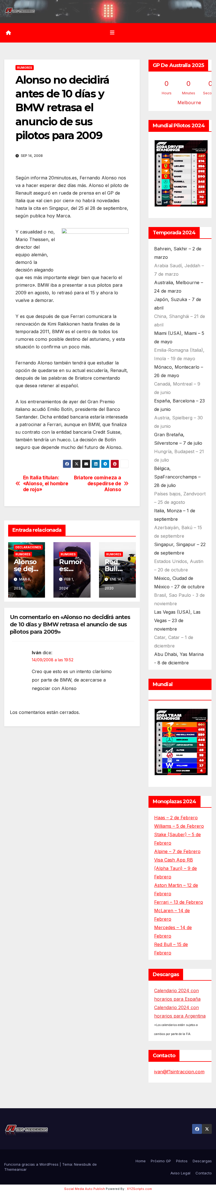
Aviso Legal (180, 1173)
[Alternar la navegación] (112, 32)
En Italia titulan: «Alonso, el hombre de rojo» (45, 483)
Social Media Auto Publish (84, 1189)
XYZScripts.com (139, 1189)
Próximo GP (161, 1161)
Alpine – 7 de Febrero (177, 851)
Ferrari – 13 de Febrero (178, 902)
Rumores (24, 67)
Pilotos (182, 1161)
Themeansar (15, 1169)
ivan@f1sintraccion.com (179, 1071)
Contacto (203, 1173)
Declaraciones (28, 547)
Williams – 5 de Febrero (179, 826)
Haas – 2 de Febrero (176, 817)
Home (141, 1161)
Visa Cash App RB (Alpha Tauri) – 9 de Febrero (175, 868)
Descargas (202, 1161)
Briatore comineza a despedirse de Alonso (97, 483)
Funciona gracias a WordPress (32, 1164)
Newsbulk (82, 1164)
